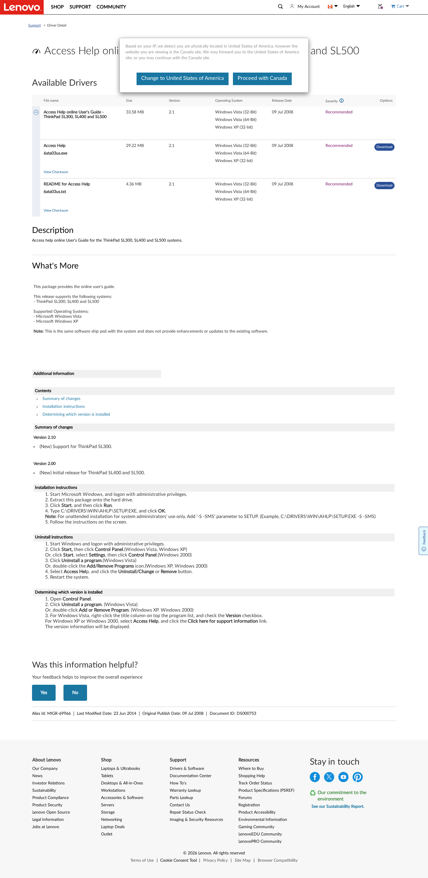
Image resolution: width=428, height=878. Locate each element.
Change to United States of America (182, 78)
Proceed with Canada (262, 78)
